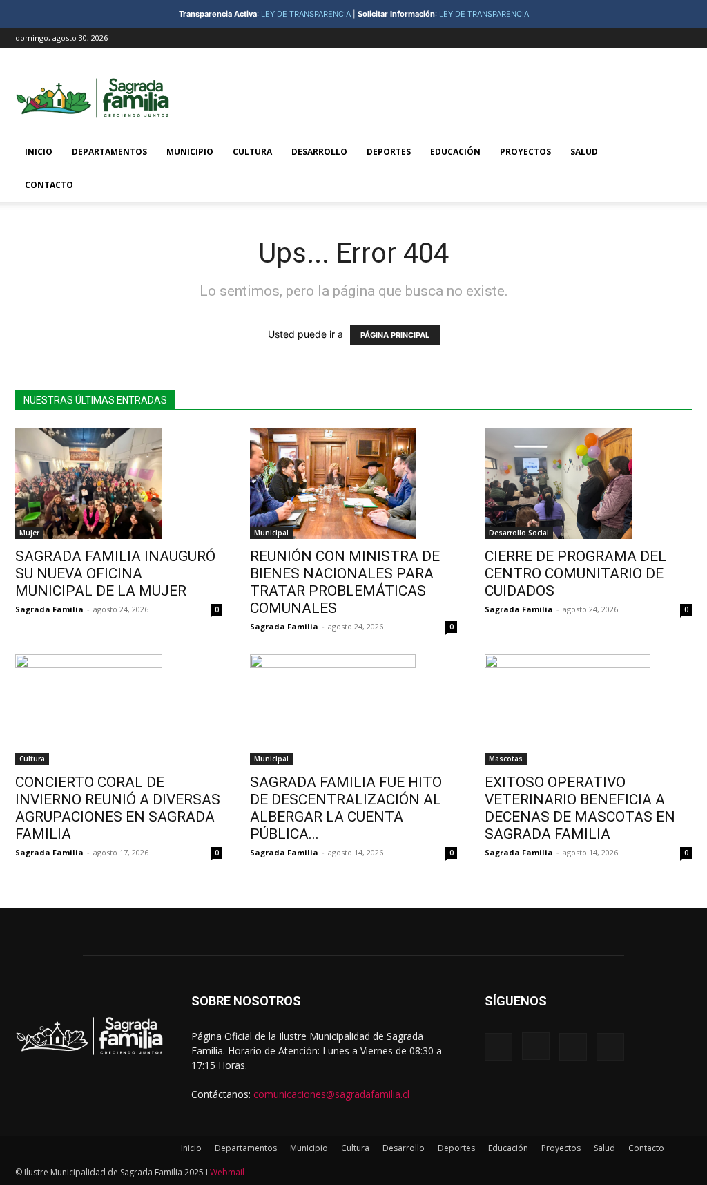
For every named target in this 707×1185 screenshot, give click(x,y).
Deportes (389, 152)
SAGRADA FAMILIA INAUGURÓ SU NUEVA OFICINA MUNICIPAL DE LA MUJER (115, 573)
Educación (455, 152)
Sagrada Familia (49, 609)
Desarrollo (319, 152)
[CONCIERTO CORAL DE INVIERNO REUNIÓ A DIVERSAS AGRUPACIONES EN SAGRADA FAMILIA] (118, 709)
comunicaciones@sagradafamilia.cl (331, 1094)
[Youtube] (681, 38)
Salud (584, 152)
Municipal (271, 533)
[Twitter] (658, 38)
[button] (675, 153)
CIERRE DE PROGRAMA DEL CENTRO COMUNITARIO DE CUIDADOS (577, 573)
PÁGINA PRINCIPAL (394, 335)
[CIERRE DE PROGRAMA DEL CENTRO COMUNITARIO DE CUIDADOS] (588, 483)
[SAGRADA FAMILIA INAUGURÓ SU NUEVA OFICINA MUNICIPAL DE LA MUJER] (118, 483)
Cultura (252, 152)
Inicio (38, 152)
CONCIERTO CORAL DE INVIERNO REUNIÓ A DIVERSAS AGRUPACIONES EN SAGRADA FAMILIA (117, 808)
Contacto (49, 185)
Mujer (29, 533)
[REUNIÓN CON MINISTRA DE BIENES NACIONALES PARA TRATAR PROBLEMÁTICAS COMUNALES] (353, 483)
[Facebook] (613, 38)
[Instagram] (636, 38)
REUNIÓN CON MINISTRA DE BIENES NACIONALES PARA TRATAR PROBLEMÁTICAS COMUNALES (345, 582)
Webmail (227, 1172)
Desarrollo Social (519, 533)
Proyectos (525, 152)
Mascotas (506, 759)
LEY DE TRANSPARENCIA (306, 14)
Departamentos (109, 152)
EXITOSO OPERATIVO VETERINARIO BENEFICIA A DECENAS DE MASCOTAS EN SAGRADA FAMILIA (580, 808)
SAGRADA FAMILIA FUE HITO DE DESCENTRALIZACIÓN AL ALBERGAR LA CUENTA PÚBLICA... (346, 808)
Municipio (189, 152)
